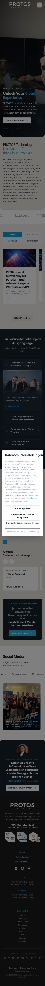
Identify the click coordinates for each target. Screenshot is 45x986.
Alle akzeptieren (22, 508)
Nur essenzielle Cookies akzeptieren (22, 516)
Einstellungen (31, 498)
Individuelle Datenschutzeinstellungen (22, 523)
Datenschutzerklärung (14, 495)
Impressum (34, 532)
